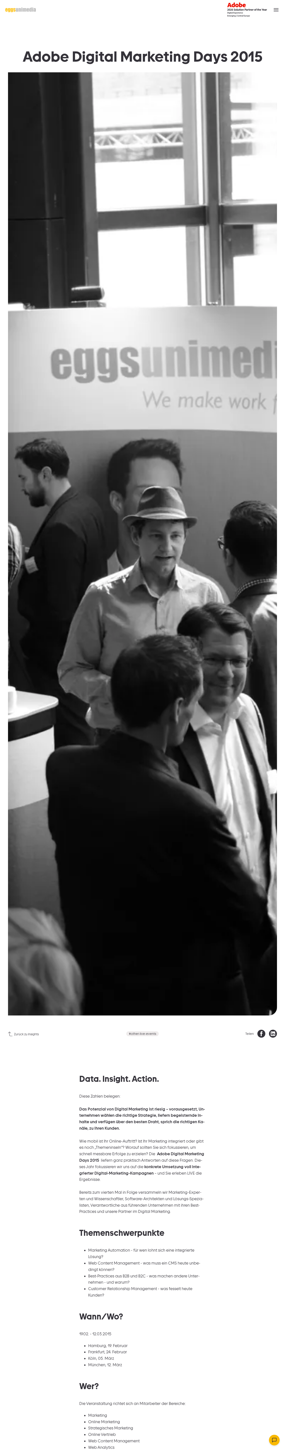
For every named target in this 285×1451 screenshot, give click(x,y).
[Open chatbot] (274, 1440)
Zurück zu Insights (26, 1034)
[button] (276, 9)
